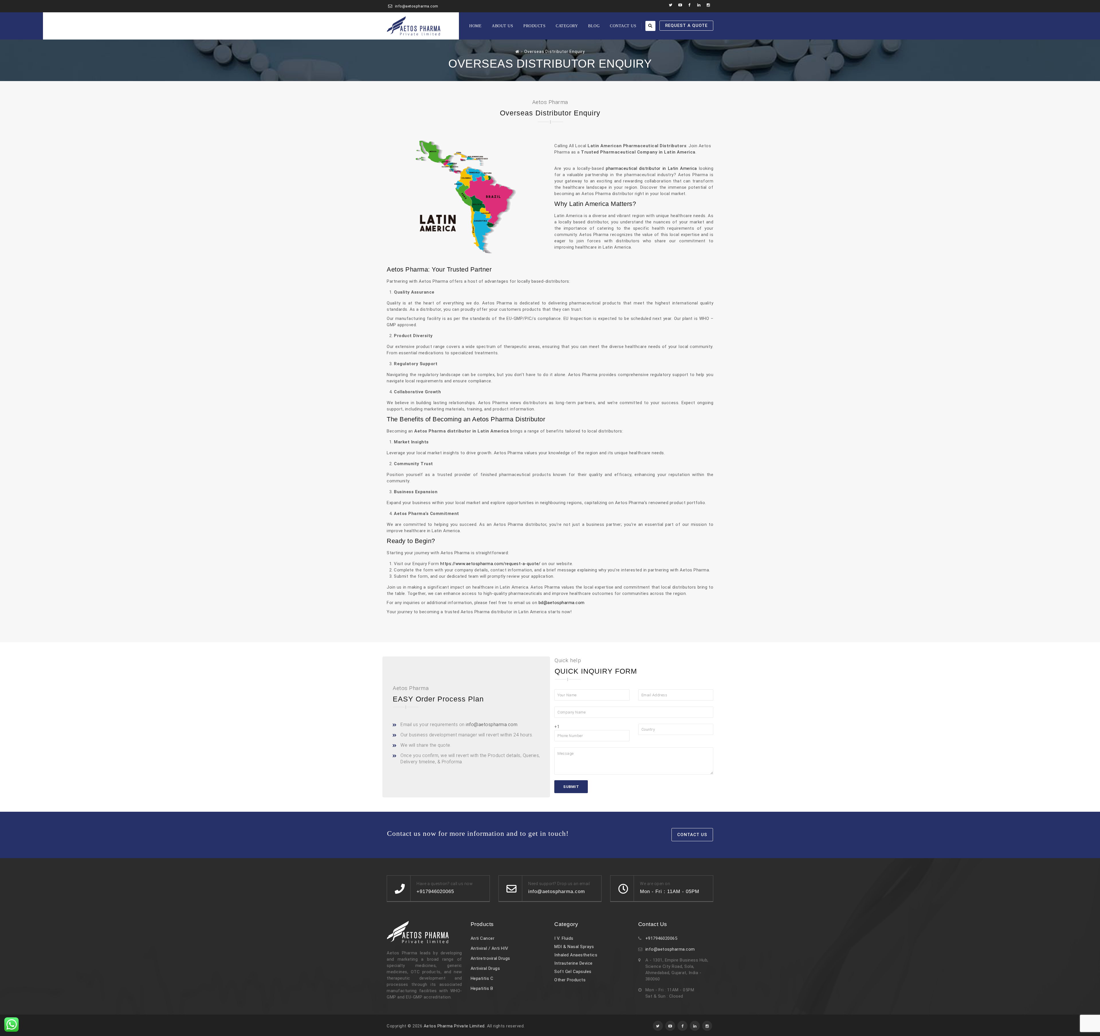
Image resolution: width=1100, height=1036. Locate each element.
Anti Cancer (483, 938)
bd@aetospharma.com (562, 602)
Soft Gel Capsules (573, 971)
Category (567, 26)
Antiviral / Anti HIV (489, 948)
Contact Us (623, 26)
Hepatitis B (482, 988)
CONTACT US (692, 834)
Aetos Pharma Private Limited (454, 1026)
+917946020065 (661, 938)
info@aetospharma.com (416, 6)
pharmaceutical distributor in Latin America (651, 168)
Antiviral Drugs (485, 968)
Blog (594, 26)
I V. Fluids (563, 938)
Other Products (570, 979)
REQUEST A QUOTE (686, 25)
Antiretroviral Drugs (490, 958)
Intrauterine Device (573, 963)
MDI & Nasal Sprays (574, 946)
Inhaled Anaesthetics (575, 955)
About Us (502, 26)
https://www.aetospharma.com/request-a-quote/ (490, 563)
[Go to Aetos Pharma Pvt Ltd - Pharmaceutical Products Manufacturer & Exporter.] (517, 51)
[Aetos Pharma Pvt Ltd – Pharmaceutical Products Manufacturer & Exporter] (414, 26)
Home (475, 26)
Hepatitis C (482, 978)
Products (534, 26)
